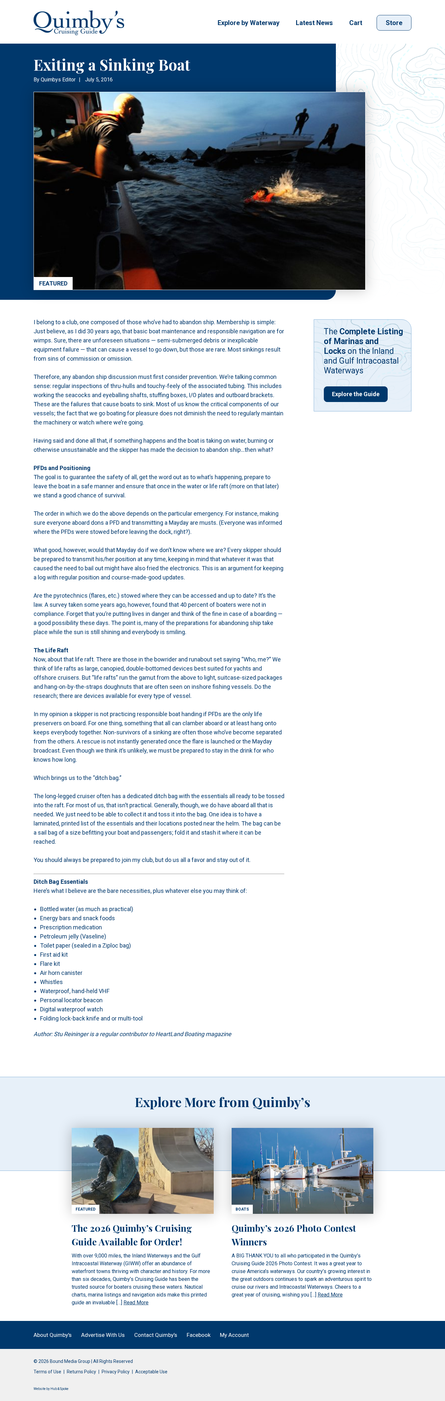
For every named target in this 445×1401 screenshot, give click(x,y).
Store (394, 23)
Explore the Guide (356, 394)
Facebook (198, 1335)
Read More (136, 1302)
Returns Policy (81, 1371)
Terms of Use (47, 1371)
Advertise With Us (103, 1335)
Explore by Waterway (249, 23)
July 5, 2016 (99, 79)
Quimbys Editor (58, 79)
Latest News (314, 23)
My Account (234, 1335)
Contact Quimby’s (155, 1335)
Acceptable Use (151, 1371)
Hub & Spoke (59, 1389)
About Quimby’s (53, 1335)
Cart (355, 23)
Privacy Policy (116, 1371)
